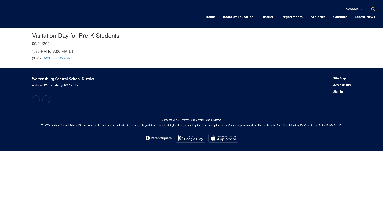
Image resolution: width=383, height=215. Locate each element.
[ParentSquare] (159, 138)
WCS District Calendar (57, 58)
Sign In (338, 91)
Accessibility (342, 85)
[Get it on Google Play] (190, 138)
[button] (354, 9)
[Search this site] (373, 9)
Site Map (339, 78)
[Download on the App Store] (223, 138)
